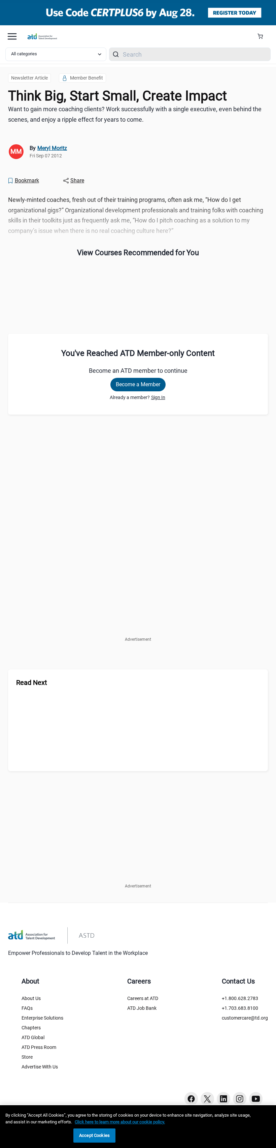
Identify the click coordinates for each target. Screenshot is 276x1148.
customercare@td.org (245, 1018)
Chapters (31, 1027)
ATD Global (33, 1037)
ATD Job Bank (142, 1008)
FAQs (27, 1008)
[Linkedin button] (223, 1099)
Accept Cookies (94, 1135)
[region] (138, 1126)
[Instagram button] (239, 1099)
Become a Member (138, 384)
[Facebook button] (191, 1099)
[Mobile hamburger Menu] (12, 36)
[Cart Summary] (263, 36)
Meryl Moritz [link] (52, 148)
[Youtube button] (256, 1099)
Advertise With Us (40, 1066)
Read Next (31, 682)
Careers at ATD (142, 998)
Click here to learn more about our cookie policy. (120, 1121)
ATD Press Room (39, 1047)
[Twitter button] (207, 1099)
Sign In (158, 397)
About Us (31, 998)
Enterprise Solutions (42, 1018)
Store (27, 1057)
